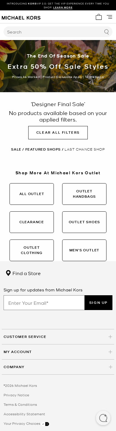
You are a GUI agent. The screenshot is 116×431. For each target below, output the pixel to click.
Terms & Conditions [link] (20, 404)
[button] (103, 418)
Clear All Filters (58, 132)
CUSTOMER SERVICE (25, 336)
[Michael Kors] (21, 16)
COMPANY (14, 366)
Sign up (98, 302)
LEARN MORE (63, 7)
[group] (58, 5)
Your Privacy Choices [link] (22, 423)
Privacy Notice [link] (16, 394)
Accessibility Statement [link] (24, 413)
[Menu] (109, 17)
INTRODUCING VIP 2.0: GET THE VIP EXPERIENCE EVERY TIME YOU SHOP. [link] (58, 5)
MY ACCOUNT (18, 351)
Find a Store (26, 273)
